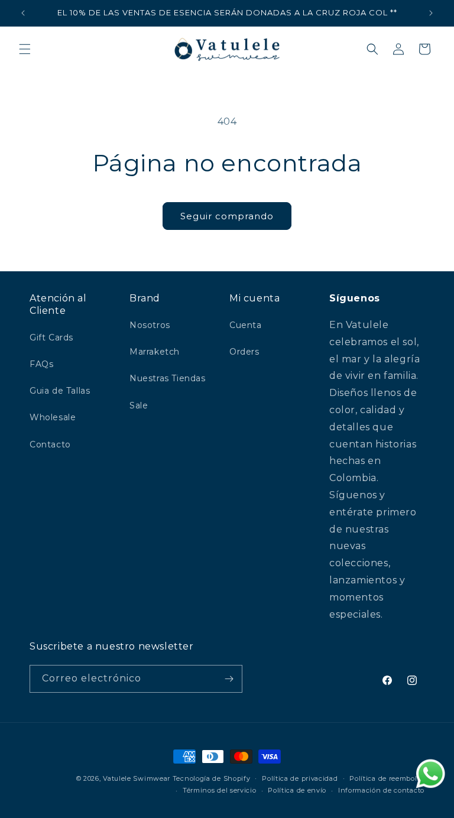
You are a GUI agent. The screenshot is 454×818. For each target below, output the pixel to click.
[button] (25, 49)
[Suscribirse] (229, 679)
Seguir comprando (227, 216)
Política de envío (297, 790)
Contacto (50, 444)
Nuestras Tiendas (167, 378)
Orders (244, 351)
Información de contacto (381, 790)
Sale (138, 405)
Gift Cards (51, 337)
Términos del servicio (220, 790)
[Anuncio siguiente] (431, 13)
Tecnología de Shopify (212, 778)
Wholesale (53, 417)
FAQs (41, 364)
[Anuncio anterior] (23, 13)
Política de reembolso (386, 778)
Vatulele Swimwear (136, 778)
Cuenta (245, 325)
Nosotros (149, 325)
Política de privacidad (300, 778)
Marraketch (154, 351)
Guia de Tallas (60, 390)
